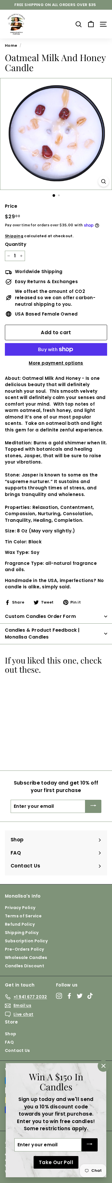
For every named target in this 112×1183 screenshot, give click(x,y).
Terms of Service (23, 916)
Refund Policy (20, 924)
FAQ (9, 1042)
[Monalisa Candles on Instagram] (59, 996)
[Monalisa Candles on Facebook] (69, 996)
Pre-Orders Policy (24, 949)
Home (11, 45)
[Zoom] (103, 181)
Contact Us (17, 1050)
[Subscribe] (93, 806)
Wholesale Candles (26, 957)
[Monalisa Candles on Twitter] (80, 996)
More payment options (56, 363)
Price (11, 206)
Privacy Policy (20, 907)
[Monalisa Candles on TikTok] (90, 996)
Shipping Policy (22, 932)
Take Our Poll (56, 1162)
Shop (10, 1034)
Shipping (14, 236)
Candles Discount (24, 966)
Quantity (15, 244)
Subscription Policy (26, 941)
